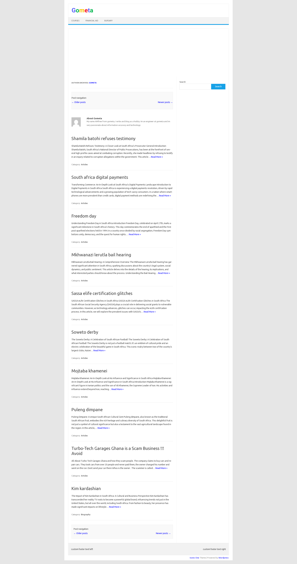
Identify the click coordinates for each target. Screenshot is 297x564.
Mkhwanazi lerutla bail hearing (101, 254)
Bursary (108, 21)
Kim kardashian (86, 488)
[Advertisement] (148, 52)
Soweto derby (84, 332)
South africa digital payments (99, 177)
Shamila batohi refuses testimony (103, 138)
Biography (85, 514)
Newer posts (165, 102)
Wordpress (224, 558)
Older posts (79, 102)
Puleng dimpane (87, 409)
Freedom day (83, 216)
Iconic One (194, 558)
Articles (84, 164)
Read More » (157, 157)
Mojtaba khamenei (89, 370)
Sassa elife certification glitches (101, 293)
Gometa (93, 83)
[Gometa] (82, 12)
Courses (75, 21)
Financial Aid (92, 21)
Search (182, 82)
